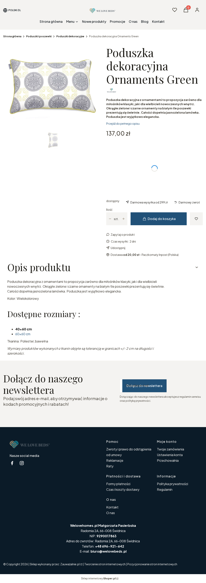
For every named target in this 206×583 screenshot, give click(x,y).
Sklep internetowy (98, 578)
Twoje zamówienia (170, 449)
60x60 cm (22, 334)
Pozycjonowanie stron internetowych (152, 564)
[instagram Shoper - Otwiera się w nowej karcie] (21, 463)
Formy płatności (118, 484)
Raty (109, 466)
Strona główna (12, 36)
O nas (110, 513)
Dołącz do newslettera (144, 386)
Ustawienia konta (170, 455)
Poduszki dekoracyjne (70, 36)
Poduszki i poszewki (39, 36)
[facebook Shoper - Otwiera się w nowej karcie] (12, 463)
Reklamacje (114, 460)
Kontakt (112, 507)
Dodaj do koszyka (162, 219)
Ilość (109, 209)
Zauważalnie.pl (70, 564)
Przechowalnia (168, 460)
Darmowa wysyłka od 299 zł (149, 202)
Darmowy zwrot (189, 202)
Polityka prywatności (172, 484)
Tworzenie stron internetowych (105, 564)
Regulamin (164, 489)
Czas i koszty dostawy (122, 489)
